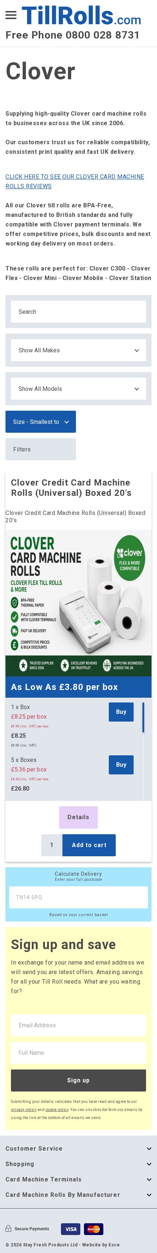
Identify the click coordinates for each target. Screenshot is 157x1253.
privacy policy (24, 1110)
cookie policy (57, 1110)
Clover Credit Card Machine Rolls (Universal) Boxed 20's (71, 487)
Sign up (78, 1080)
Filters (22, 449)
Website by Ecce (101, 1244)
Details (78, 817)
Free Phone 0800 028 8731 (72, 35)
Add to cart (89, 845)
